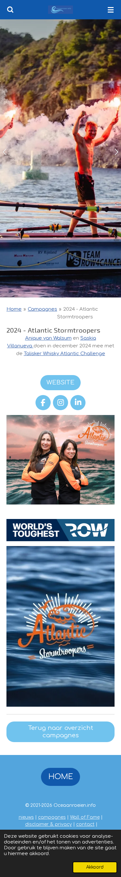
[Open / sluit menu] (111, 9)
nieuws (26, 817)
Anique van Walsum (48, 338)
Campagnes (42, 309)
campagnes (52, 817)
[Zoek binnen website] (10, 9)
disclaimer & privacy (48, 824)
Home (14, 309)
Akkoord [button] (95, 867)
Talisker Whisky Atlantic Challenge (64, 353)
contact (85, 824)
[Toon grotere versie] (60, 460)
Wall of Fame (85, 817)
